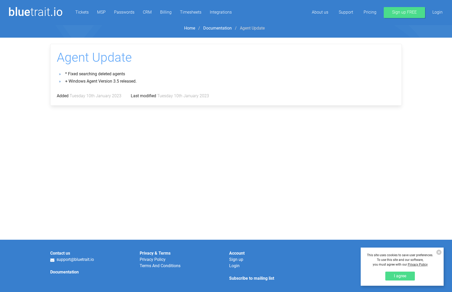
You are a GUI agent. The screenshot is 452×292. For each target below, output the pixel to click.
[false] (439, 252)
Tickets (82, 12)
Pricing (370, 12)
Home (189, 28)
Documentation (217, 28)
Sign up (236, 259)
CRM (147, 12)
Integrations (221, 12)
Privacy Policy (153, 259)
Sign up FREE (404, 12)
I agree (400, 275)
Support (346, 12)
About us (320, 12)
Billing (166, 12)
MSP (101, 12)
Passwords (124, 12)
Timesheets (190, 12)
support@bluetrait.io (74, 260)
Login (437, 12)
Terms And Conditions (160, 265)
